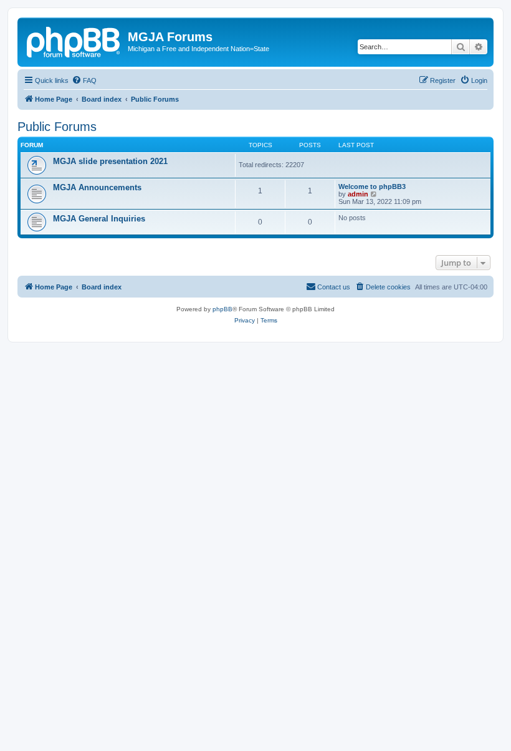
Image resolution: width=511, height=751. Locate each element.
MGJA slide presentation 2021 (110, 161)
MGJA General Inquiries (99, 218)
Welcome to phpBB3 (372, 186)
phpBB (222, 309)
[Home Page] (74, 41)
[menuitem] (84, 80)
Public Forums (57, 126)
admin (358, 194)
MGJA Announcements (97, 187)
